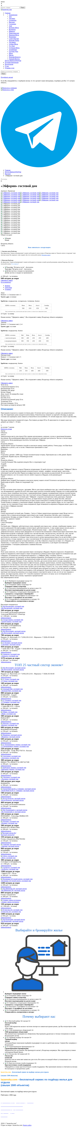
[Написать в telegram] (39, 167)
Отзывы (8, 289)
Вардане (8, 174)
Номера (7, 286)
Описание (8, 287)
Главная (7, 170)
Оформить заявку (7, 280)
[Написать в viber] (7, 90)
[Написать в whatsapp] (9, 88)
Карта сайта (27, 1125)
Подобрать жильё (7, 77)
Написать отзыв (6, 429)
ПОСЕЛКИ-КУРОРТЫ (13, 172)
